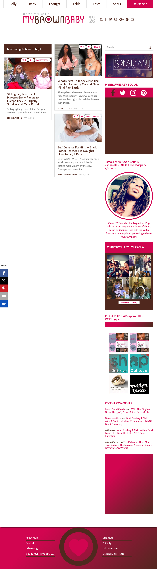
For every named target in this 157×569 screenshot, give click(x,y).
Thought (54, 4)
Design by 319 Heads (113, 553)
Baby (32, 4)
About (117, 4)
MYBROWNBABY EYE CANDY (125, 247)
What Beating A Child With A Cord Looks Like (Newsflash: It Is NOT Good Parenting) (128, 421)
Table (76, 4)
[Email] (4, 296)
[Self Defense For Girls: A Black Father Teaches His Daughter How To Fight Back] (78, 141)
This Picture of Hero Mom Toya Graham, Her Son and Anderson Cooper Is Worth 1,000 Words (129, 445)
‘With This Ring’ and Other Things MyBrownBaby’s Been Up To (128, 411)
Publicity (106, 543)
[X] (4, 280)
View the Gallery (129, 302)
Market (142, 4)
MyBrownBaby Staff (67, 174)
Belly (13, 4)
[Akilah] (118, 363)
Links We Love (110, 548)
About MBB (32, 537)
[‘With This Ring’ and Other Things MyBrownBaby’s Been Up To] (140, 266)
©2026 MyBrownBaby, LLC (40, 553)
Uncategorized (43, 60)
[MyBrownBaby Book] (118, 342)
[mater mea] (139, 384)
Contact (30, 543)
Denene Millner (113, 418)
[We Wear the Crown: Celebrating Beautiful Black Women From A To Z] (118, 266)
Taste (96, 4)
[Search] (149, 47)
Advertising (32, 548)
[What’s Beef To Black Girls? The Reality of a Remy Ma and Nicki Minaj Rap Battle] (78, 74)
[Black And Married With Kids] (118, 384)
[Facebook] (4, 273)
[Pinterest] (4, 288)
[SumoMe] (4, 303)
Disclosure (107, 537)
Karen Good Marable (116, 409)
